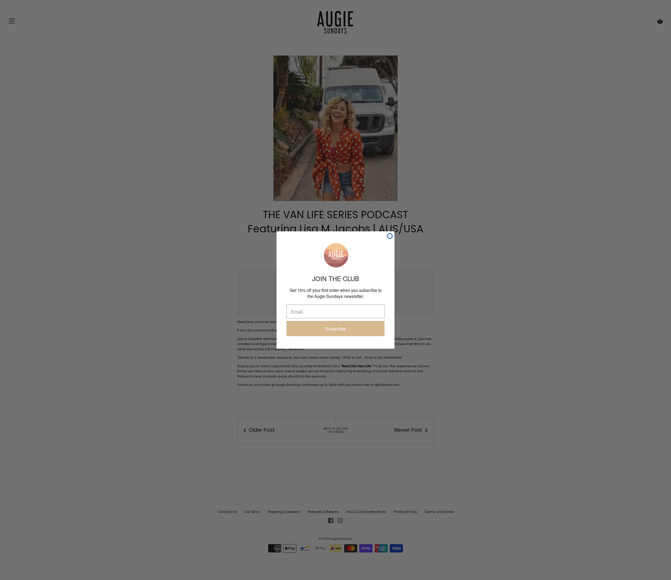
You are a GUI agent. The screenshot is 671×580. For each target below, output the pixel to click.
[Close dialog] (389, 236)
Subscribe (335, 328)
